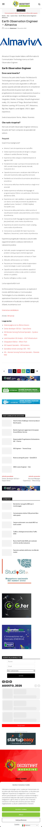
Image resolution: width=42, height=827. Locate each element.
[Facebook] (10, 371)
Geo (8, 16)
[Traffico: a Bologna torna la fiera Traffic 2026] (7, 534)
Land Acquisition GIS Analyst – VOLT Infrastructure (20, 338)
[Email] (32, 371)
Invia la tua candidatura (10, 310)
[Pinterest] (19, 371)
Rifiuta (21, 815)
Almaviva (10, 316)
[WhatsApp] (23, 371)
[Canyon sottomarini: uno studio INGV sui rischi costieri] (7, 524)
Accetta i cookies (21, 809)
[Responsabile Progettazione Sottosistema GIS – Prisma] (7, 441)
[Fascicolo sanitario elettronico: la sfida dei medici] (7, 552)
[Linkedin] (28, 371)
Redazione (13, 28)
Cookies (16, 824)
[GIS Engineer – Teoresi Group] (7, 451)
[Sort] (10, 681)
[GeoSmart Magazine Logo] (21, 765)
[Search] (3, 681)
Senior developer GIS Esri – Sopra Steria (17, 329)
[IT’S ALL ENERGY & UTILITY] (21, 406)
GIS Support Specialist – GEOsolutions (16, 345)
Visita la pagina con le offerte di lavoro (16, 325)
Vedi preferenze (21, 820)
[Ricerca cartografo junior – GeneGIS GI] (7, 460)
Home (4, 16)
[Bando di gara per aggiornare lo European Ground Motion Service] (7, 432)
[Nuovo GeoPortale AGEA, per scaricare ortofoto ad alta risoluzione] (7, 543)
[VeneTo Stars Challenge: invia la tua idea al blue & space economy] (7, 423)
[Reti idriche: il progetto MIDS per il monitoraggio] (7, 506)
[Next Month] (39, 686)
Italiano (27, 825)
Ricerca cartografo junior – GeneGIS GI (25, 458)
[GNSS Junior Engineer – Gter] (7, 469)
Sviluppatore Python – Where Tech (15, 342)
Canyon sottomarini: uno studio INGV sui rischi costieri (21, 13)
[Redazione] (3, 28)
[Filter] (7, 681)
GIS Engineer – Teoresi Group (22, 448)
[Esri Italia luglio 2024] (21, 382)
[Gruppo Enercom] (16, 651)
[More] (37, 371)
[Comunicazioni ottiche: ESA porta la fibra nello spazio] (7, 515)
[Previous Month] (35, 686)
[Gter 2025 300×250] (16, 619)
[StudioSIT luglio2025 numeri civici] (16, 585)
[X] (15, 371)
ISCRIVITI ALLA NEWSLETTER (12, 657)
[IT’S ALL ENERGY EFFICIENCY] (21, 394)
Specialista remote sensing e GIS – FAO (17, 349)
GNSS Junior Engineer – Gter (22, 467)
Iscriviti (21, 676)
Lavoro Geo (14, 16)
